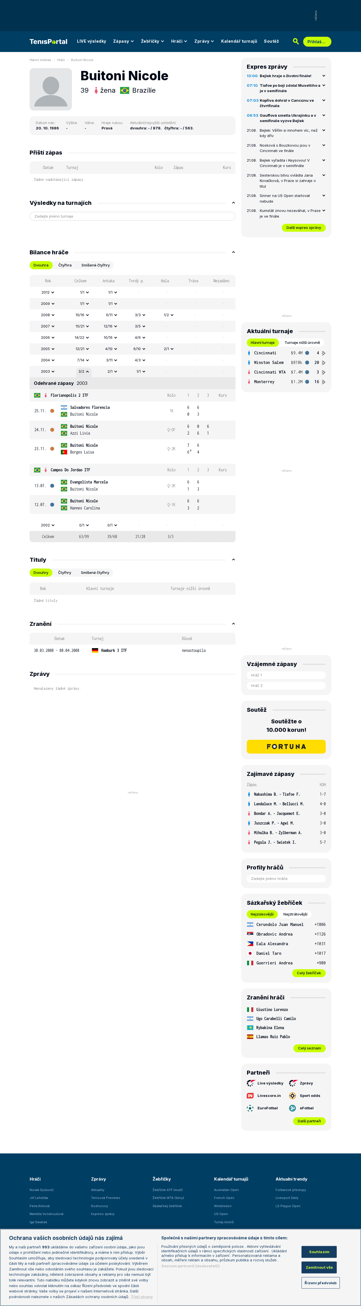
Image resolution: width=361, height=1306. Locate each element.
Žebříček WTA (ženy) (168, 1198)
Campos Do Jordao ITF (70, 469)
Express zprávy (103, 1214)
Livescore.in (269, 1095)
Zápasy (121, 41)
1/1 (82, 292)
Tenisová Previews (105, 1198)
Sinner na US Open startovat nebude (285, 198)
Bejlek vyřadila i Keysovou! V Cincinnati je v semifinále (285, 163)
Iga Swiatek (38, 1222)
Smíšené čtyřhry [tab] (96, 265)
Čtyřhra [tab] (65, 265)
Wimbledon (223, 1206)
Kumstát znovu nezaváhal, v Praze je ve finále (290, 213)
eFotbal (307, 1108)
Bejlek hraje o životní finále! (285, 75)
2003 (45, 371)
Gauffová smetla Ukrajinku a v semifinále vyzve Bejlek (288, 118)
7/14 (80, 360)
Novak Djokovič (42, 1190)
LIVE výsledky (91, 41)
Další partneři (309, 1121)
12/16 (108, 326)
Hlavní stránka (40, 60)
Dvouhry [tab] (41, 572)
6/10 (137, 348)
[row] (132, 292)
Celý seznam (309, 1048)
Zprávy (201, 41)
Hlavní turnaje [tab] (263, 342)
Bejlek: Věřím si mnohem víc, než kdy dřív (289, 133)
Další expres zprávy (304, 227)
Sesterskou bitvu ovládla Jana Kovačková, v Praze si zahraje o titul (288, 180)
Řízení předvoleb (320, 1282)
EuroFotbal (267, 1108)
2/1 (166, 348)
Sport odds (310, 1095)
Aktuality (97, 1190)
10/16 (80, 315)
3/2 (81, 371)
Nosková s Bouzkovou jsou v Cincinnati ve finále (285, 148)
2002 (45, 525)
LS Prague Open (288, 1206)
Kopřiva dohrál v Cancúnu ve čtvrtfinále (287, 103)
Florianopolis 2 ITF (69, 395)
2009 (45, 303)
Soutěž (271, 41)
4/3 (138, 360)
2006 (45, 337)
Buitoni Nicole (82, 60)
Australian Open (226, 1190)
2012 (45, 292)
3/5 (138, 326)
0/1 (81, 525)
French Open (224, 1198)
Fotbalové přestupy (291, 1190)
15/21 (80, 326)
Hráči (177, 41)
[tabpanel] (132, 408)
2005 (45, 348)
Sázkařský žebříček (167, 1206)
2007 (45, 326)
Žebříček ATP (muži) (168, 1190)
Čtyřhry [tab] (64, 572)
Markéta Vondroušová (46, 1214)
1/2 (166, 315)
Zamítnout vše (319, 1267)
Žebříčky (150, 41)
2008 (45, 315)
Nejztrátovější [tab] (295, 914)
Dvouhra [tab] (41, 265)
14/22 (79, 337)
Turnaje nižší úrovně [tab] (302, 342)
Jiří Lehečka (39, 1198)
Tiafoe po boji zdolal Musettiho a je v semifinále (290, 88)
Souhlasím (319, 1251)
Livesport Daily (287, 1198)
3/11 (109, 360)
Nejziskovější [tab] (262, 914)
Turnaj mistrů (224, 1222)
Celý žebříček (309, 973)
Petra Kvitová (40, 1206)
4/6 (138, 337)
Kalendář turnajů (239, 41)
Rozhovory (99, 1206)
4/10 (109, 348)
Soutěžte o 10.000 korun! (286, 725)
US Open (221, 1214)
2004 (45, 360)
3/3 (138, 315)
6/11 (109, 315)
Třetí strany (142, 1296)
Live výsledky (270, 1083)
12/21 (80, 348)
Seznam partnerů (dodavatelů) (190, 1266)
